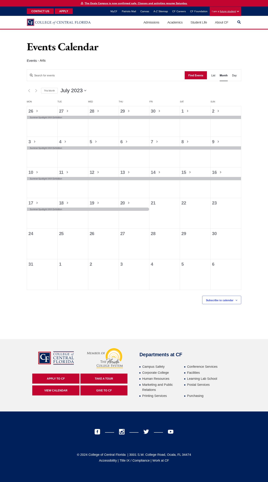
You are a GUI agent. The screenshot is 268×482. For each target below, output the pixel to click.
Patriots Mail (129, 11)
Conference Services (202, 366)
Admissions (151, 22)
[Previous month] (29, 90)
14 (154, 172)
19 (93, 202)
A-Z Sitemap (161, 11)
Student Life (199, 22)
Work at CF (160, 460)
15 (184, 172)
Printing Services (154, 396)
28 (93, 111)
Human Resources (155, 378)
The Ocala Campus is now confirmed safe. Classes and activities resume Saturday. (136, 3)
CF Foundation (198, 11)
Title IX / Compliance (135, 460)
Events (32, 61)
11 (62, 172)
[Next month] (36, 90)
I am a (224, 11)
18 (62, 202)
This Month (49, 90)
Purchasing (195, 396)
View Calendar (55, 390)
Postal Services (198, 385)
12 (93, 172)
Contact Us (40, 11)
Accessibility (108, 460)
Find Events (195, 75)
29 (123, 111)
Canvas (144, 11)
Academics (175, 22)
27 (62, 111)
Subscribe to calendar (219, 300)
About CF (221, 22)
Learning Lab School (202, 378)
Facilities (193, 372)
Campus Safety (153, 366)
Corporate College (155, 372)
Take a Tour (104, 378)
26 (31, 111)
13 (123, 172)
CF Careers (179, 11)
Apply (63, 11)
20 (123, 202)
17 (31, 202)
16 (215, 172)
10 (31, 172)
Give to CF (104, 390)
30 (154, 111)
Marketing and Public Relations (157, 387)
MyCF (113, 11)
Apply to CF (56, 378)
